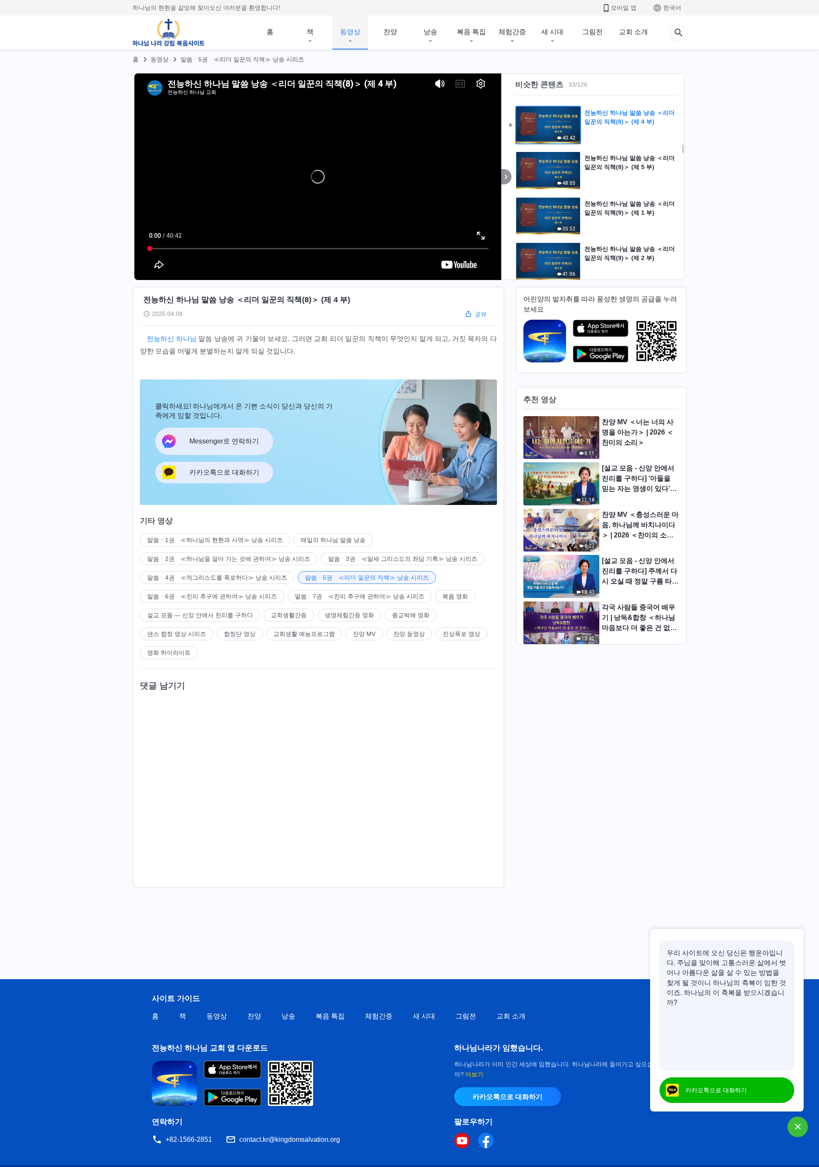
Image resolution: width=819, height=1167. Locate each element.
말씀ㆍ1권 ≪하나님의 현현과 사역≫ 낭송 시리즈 (215, 540)
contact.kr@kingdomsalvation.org (289, 1139)
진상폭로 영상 (461, 633)
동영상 (350, 31)
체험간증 (512, 31)
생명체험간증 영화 (349, 615)
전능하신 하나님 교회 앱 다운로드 (210, 1048)
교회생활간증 (289, 615)
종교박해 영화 (411, 615)
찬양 (390, 31)
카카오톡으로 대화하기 (508, 1096)
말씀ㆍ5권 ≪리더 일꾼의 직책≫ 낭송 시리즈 (242, 59)
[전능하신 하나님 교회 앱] (544, 340)
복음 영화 (455, 596)
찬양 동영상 (409, 633)
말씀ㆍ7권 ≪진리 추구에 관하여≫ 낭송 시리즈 (359, 596)
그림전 (592, 31)
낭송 (430, 31)
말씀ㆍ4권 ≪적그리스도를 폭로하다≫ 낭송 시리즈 (217, 577)
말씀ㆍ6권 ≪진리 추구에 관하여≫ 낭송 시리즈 (212, 596)
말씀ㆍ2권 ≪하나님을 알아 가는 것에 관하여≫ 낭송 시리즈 (228, 558)
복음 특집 (471, 31)
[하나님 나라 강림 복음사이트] (168, 32)
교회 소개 (633, 31)
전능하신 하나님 (172, 338)
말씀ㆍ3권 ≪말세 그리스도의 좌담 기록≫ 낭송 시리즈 (402, 558)
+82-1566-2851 (189, 1139)
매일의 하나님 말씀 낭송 (333, 540)
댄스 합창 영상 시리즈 (176, 633)
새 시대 (552, 31)
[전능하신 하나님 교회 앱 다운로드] (174, 1082)
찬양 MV (364, 633)
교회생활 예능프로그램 (304, 633)
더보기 (474, 1074)
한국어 (672, 7)
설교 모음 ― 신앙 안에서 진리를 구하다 (200, 615)
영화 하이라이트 (169, 652)
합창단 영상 (240, 633)
